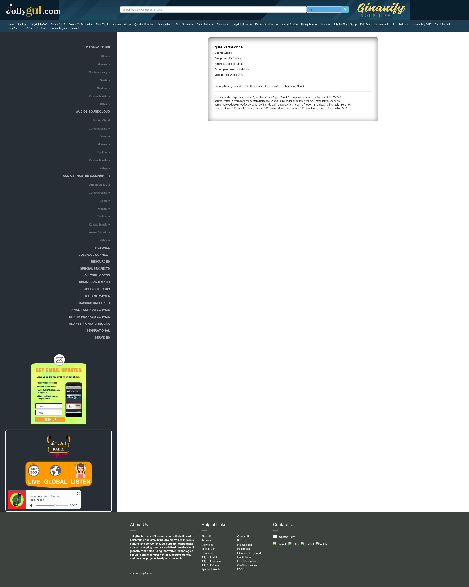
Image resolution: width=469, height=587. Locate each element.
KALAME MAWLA (97, 296)
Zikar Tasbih (102, 24)
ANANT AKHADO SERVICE (90, 310)
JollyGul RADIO (38, 24)
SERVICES (102, 337)
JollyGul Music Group (345, 24)
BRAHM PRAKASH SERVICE (89, 317)
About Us (207, 536)
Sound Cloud (101, 120)
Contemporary (98, 72)
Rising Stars (308, 24)
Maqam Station (289, 24)
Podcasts (404, 24)
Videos (105, 56)
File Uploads (42, 28)
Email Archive (14, 28)
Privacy (241, 540)
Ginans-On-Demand (80, 24)
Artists (324, 24)
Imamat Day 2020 (421, 24)
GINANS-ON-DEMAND (94, 282)
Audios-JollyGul (99, 185)
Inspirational (244, 557)
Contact (75, 28)
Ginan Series (204, 24)
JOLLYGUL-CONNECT (94, 254)
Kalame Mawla (121, 24)
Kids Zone (365, 24)
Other (104, 104)
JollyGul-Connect (211, 561)
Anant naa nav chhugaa (89, 323)
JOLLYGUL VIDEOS (96, 275)
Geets (104, 80)
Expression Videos (265, 24)
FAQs (29, 28)
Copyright (207, 544)
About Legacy (59, 28)
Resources (100, 261)
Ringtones (101, 248)
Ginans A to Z (58, 24)
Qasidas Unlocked (144, 24)
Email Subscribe (443, 24)
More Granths (183, 24)
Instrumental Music (385, 24)
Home (10, 24)
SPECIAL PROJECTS (95, 268)
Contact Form (286, 537)
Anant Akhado (165, 24)
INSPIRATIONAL (98, 330)
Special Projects (211, 569)
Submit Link (208, 548)
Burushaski (223, 24)
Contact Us (243, 536)
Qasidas (102, 88)
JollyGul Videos (241, 24)
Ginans (103, 64)
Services (22, 24)
